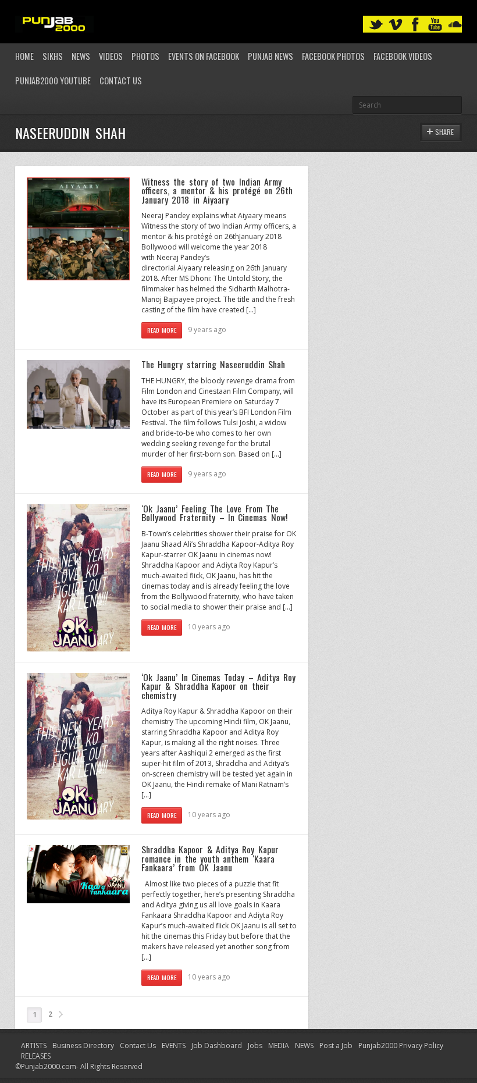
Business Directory (83, 1045)
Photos (145, 56)
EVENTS (174, 1045)
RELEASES (36, 1056)
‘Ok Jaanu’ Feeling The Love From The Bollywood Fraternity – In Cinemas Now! (214, 513)
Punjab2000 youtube (53, 80)
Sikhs (52, 56)
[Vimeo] (396, 24)
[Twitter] (376, 24)
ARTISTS (34, 1045)
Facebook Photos (333, 56)
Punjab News (270, 56)
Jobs (255, 1045)
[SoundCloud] (455, 24)
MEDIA (278, 1045)
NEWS (304, 1045)
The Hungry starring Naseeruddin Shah (213, 364)
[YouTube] (435, 24)
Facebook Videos (402, 56)
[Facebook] (415, 24)
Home (24, 56)
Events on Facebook (203, 56)
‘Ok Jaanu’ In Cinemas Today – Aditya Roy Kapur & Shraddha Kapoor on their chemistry (218, 686)
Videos (111, 56)
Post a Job (336, 1045)
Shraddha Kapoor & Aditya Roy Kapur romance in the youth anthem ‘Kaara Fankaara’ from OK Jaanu (210, 858)
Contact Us (120, 80)
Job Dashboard (216, 1045)
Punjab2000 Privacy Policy (400, 1045)
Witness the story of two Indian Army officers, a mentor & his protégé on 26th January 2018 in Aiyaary (217, 190)
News (81, 56)
